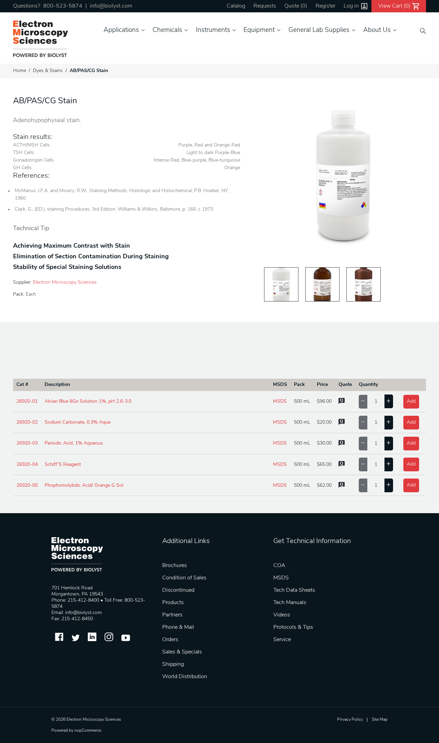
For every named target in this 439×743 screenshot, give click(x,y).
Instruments (213, 30)
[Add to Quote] (342, 402)
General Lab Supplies (318, 30)
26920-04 (27, 464)
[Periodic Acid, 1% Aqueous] (281, 284)
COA (279, 565)
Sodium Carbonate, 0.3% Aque (77, 422)
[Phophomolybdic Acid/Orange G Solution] (363, 284)
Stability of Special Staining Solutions (67, 267)
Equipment (259, 30)
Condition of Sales (184, 578)
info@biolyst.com (111, 6)
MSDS (280, 401)
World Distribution (184, 677)
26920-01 (27, 401)
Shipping (173, 664)
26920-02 (27, 422)
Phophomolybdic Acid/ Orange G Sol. (84, 485)
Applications (121, 30)
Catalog (236, 6)
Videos (281, 615)
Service (282, 639)
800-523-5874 (62, 6)
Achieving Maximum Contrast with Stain (71, 246)
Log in (351, 6)
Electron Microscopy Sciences (65, 282)
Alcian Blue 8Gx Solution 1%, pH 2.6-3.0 (88, 401)
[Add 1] (388, 401)
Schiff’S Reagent (63, 464)
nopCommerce (87, 731)
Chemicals (167, 30)
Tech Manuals (289, 602)
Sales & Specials (182, 652)
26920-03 (27, 443)
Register (325, 6)
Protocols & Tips (293, 627)
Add (411, 401)
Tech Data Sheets (294, 590)
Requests (264, 6)
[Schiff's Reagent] (322, 284)
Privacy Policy (350, 720)
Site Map (380, 720)
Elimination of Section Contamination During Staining (91, 257)
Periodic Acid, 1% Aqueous (74, 443)
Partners (172, 615)
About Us (377, 30)
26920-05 (27, 485)
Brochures (174, 565)
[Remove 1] (363, 402)
